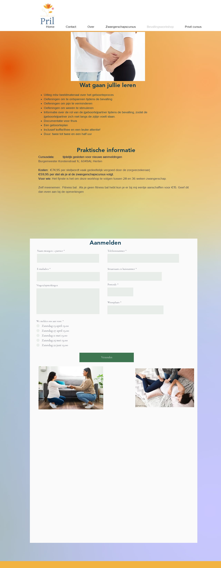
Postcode (112, 284)
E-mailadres (43, 269)
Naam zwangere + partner (50, 251)
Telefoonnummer (116, 251)
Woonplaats (113, 302)
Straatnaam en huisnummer (121, 269)
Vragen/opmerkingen (47, 285)
